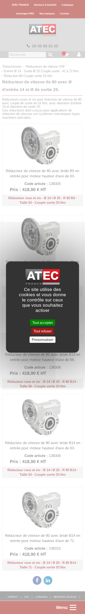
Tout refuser (43, 331)
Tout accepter (42, 322)
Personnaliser (42, 340)
